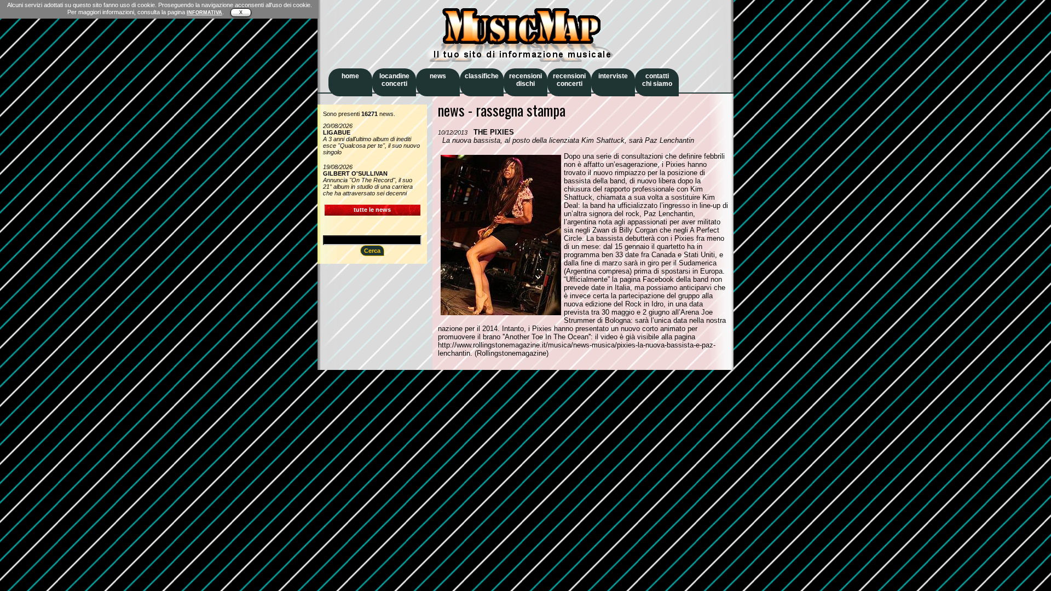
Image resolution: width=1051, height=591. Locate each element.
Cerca (372, 250)
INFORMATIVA (204, 12)
